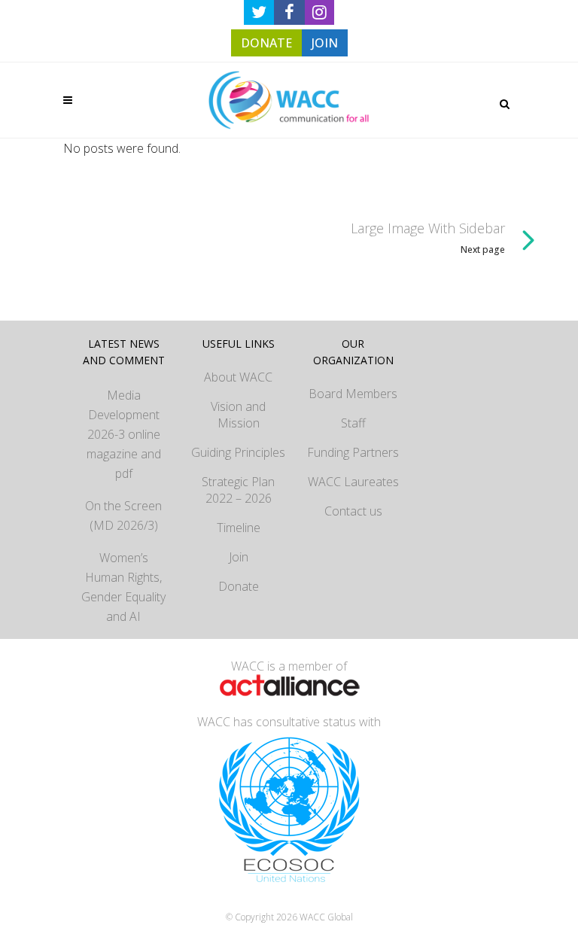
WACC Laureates (353, 481)
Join (238, 557)
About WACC (238, 377)
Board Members (353, 393)
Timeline (238, 527)
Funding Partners (353, 452)
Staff (353, 423)
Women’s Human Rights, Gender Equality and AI (123, 587)
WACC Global (326, 917)
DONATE (266, 43)
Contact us (353, 511)
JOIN (325, 43)
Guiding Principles (238, 452)
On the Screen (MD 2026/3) (123, 515)
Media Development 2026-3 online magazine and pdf (124, 434)
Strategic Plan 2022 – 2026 (238, 489)
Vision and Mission (238, 414)
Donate (238, 586)
